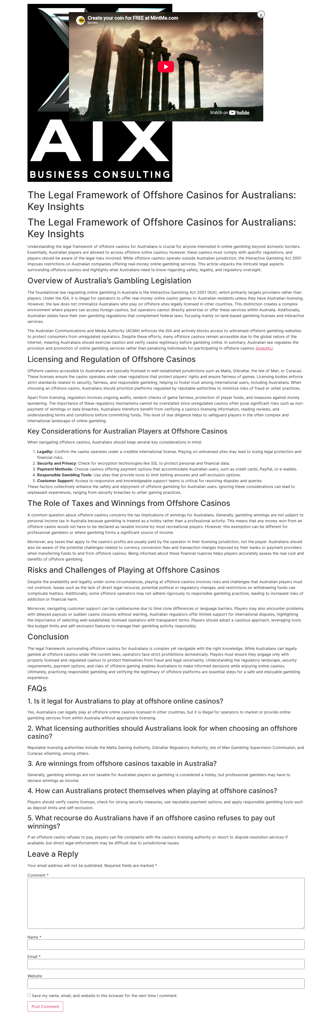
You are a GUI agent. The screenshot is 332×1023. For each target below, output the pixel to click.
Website (34, 976)
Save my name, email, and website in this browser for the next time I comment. (104, 996)
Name (34, 937)
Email (34, 956)
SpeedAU (263, 348)
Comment (38, 875)
